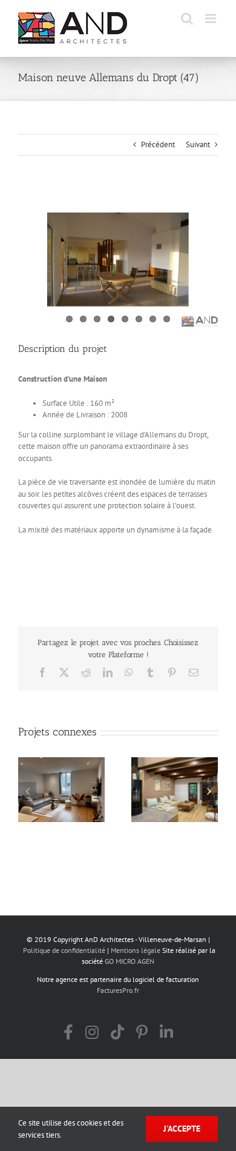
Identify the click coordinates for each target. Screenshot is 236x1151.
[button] (27, 791)
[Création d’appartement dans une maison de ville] (61, 789)
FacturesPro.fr (118, 990)
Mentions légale (135, 950)
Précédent (158, 144)
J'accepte (181, 1128)
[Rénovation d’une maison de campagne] (174, 789)
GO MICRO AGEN (129, 961)
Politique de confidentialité (64, 950)
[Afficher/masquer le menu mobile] (211, 18)
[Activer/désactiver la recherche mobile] (187, 18)
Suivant (198, 144)
